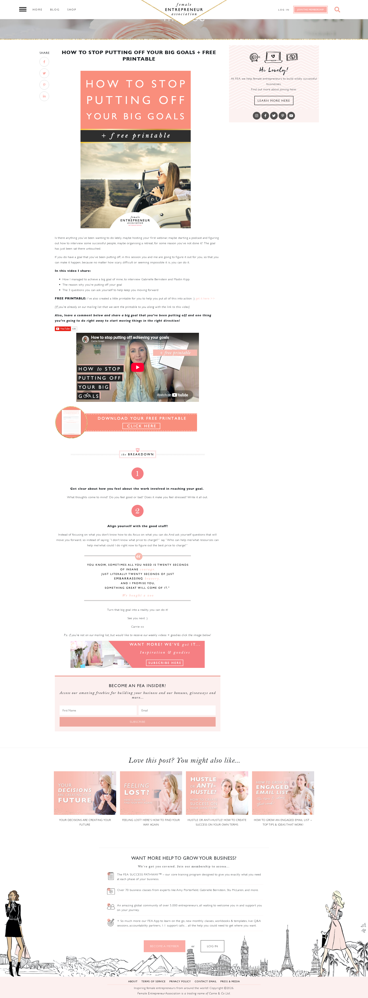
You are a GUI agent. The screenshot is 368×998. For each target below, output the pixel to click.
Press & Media (230, 981)
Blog (55, 9)
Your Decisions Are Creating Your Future (85, 822)
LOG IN (212, 946)
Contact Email (206, 981)
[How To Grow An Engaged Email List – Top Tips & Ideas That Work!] (283, 793)
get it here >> (205, 298)
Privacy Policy (180, 981)
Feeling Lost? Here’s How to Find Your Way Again (151, 822)
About (133, 981)
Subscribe (137, 722)
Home (38, 9)
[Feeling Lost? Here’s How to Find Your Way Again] (151, 793)
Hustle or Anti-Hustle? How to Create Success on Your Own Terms (217, 822)
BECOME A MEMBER (164, 946)
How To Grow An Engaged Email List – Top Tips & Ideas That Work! (283, 822)
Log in (283, 9)
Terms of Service (153, 981)
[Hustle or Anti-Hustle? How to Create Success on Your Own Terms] (217, 793)
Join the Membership (310, 9)
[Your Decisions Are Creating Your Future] (85, 793)
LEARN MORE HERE (274, 100)
